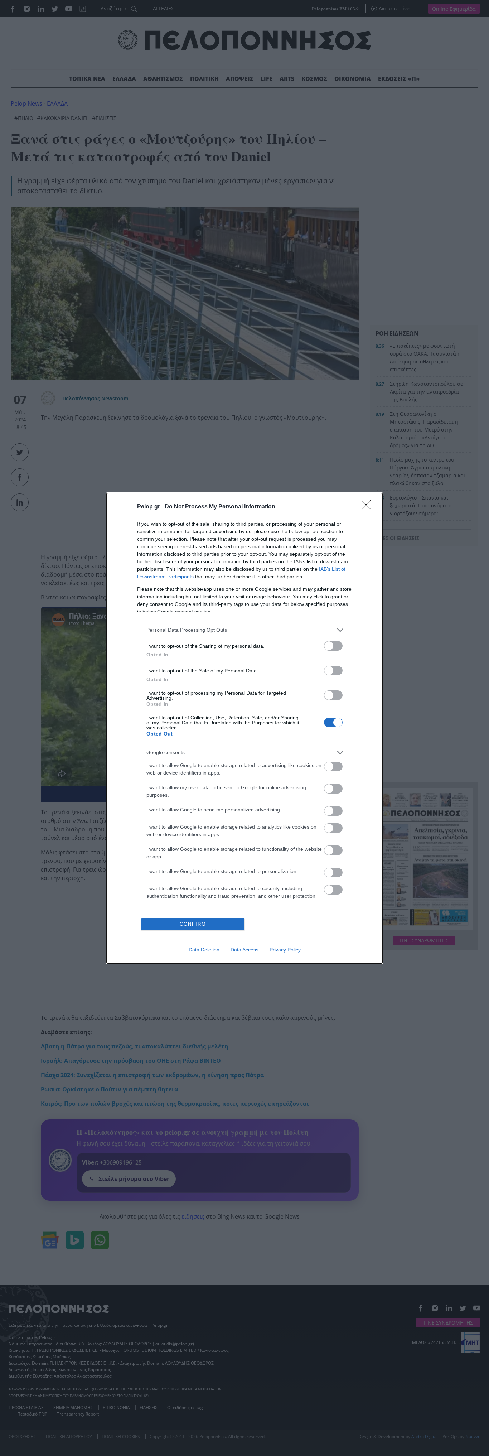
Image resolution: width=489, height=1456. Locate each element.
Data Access (244, 950)
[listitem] (244, 630)
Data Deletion (204, 950)
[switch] (333, 646)
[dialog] (244, 728)
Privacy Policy (285, 950)
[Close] (368, 507)
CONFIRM (193, 924)
